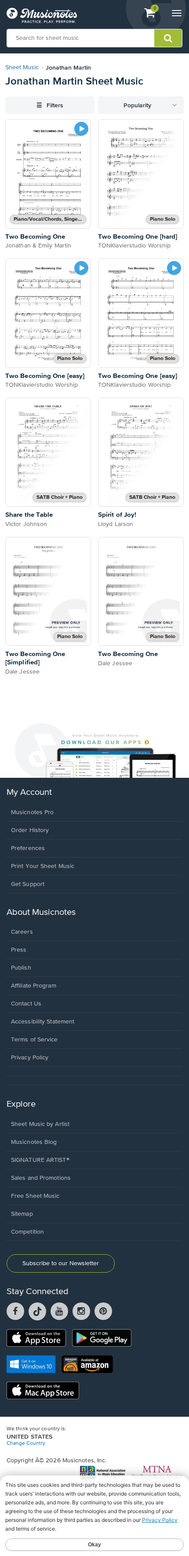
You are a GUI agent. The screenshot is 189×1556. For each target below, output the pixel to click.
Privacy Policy (29, 1058)
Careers (22, 932)
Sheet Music (22, 67)
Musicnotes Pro (32, 812)
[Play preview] (81, 129)
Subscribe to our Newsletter (60, 1263)
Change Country (26, 1443)
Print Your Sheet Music (42, 866)
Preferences (28, 848)
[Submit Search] (168, 38)
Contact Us (26, 1004)
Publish (21, 968)
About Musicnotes (41, 912)
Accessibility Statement (42, 1022)
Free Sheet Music (35, 1196)
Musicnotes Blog (34, 1142)
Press (19, 950)
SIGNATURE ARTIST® (40, 1160)
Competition (27, 1232)
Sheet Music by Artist (40, 1124)
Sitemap (22, 1214)
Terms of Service (34, 1040)
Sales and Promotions (41, 1178)
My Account (29, 792)
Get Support (27, 884)
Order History (30, 830)
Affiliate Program (33, 986)
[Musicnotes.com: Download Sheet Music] (42, 15)
